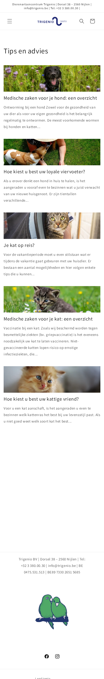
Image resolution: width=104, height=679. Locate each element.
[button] (9, 21)
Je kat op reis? (19, 245)
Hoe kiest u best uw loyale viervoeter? (44, 171)
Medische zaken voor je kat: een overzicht (48, 319)
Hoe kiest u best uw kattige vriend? (41, 399)
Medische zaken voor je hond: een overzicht (50, 98)
